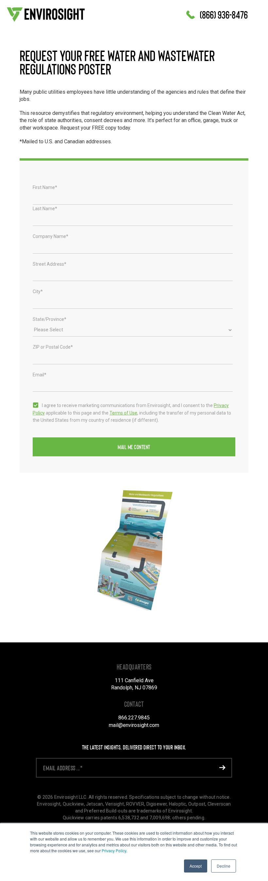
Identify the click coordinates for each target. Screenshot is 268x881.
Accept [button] (196, 866)
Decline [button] (223, 866)
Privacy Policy (114, 850)
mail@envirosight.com (134, 725)
